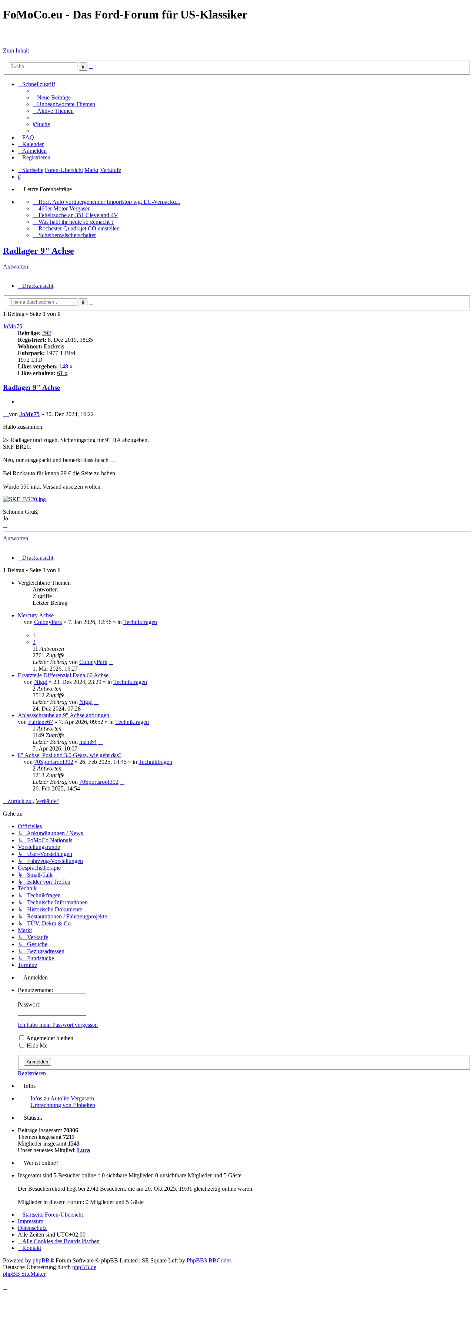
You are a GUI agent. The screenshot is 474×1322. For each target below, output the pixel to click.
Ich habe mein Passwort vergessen (58, 1025)
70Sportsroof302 (53, 762)
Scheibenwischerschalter (67, 235)
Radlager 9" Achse (38, 251)
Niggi (40, 682)
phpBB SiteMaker (24, 1274)
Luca (83, 1150)
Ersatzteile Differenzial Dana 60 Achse (63, 675)
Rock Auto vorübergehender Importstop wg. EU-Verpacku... (109, 202)
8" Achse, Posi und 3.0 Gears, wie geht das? (69, 755)
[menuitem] (52, 97)
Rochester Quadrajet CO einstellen (79, 228)
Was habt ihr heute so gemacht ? (76, 222)
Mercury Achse (36, 615)
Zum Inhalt (16, 50)
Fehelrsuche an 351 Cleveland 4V (78, 215)
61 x (62, 373)
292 (46, 333)
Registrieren (32, 1073)
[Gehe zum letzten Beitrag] (111, 662)
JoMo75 (12, 326)
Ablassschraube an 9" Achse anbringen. (64, 715)
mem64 (88, 742)
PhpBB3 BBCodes (209, 1260)
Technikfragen (140, 622)
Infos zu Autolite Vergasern (62, 1098)
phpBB (41, 1260)
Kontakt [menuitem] (31, 1248)
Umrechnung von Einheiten (62, 1105)
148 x (66, 366)
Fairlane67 (40, 722)
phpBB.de (84, 1267)
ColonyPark (48, 622)
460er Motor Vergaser (64, 208)
